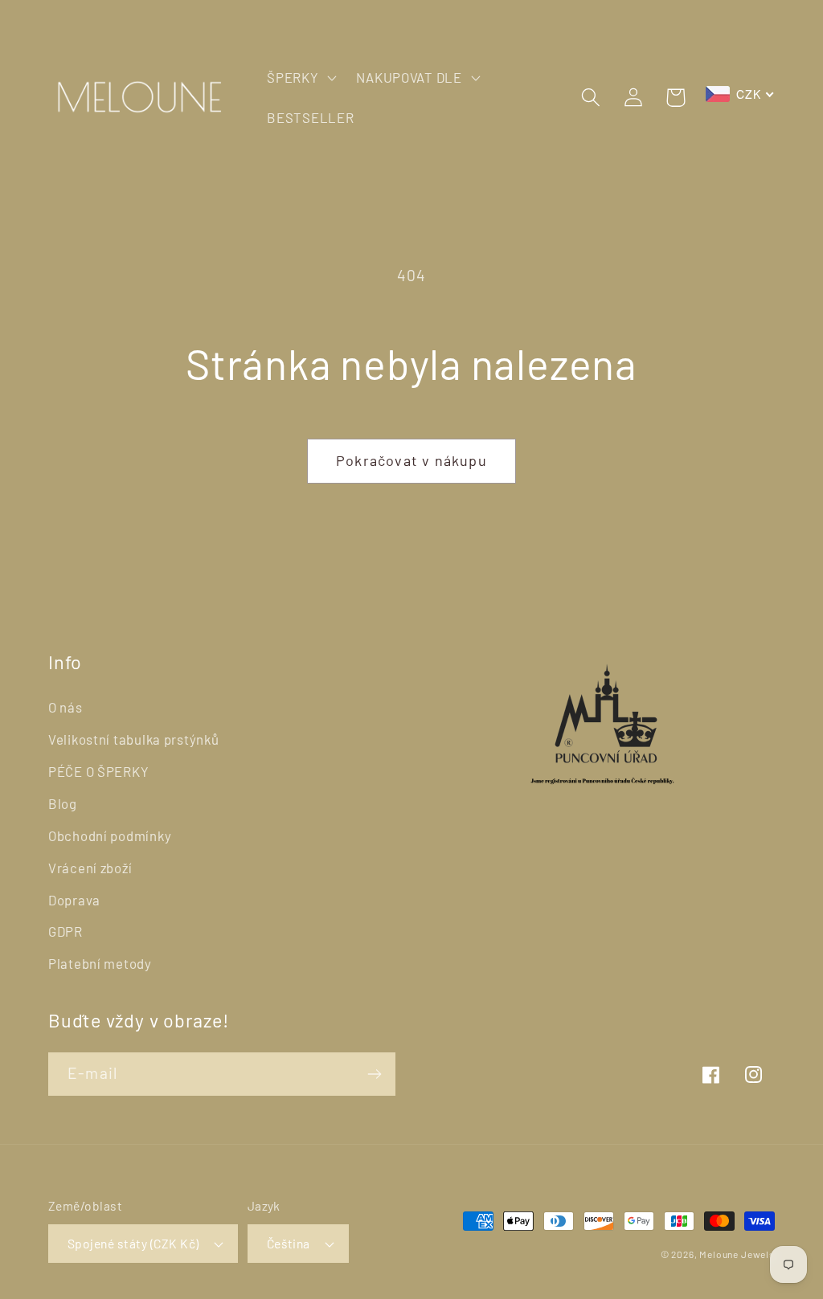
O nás (65, 707)
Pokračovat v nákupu (411, 460)
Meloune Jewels (737, 1254)
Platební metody (100, 963)
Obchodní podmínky (109, 835)
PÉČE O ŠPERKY (98, 771)
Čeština (288, 1243)
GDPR (65, 931)
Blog (62, 803)
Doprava (74, 900)
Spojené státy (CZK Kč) (133, 1243)
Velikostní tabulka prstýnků (133, 739)
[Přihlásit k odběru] (374, 1074)
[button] (300, 78)
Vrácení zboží (90, 868)
